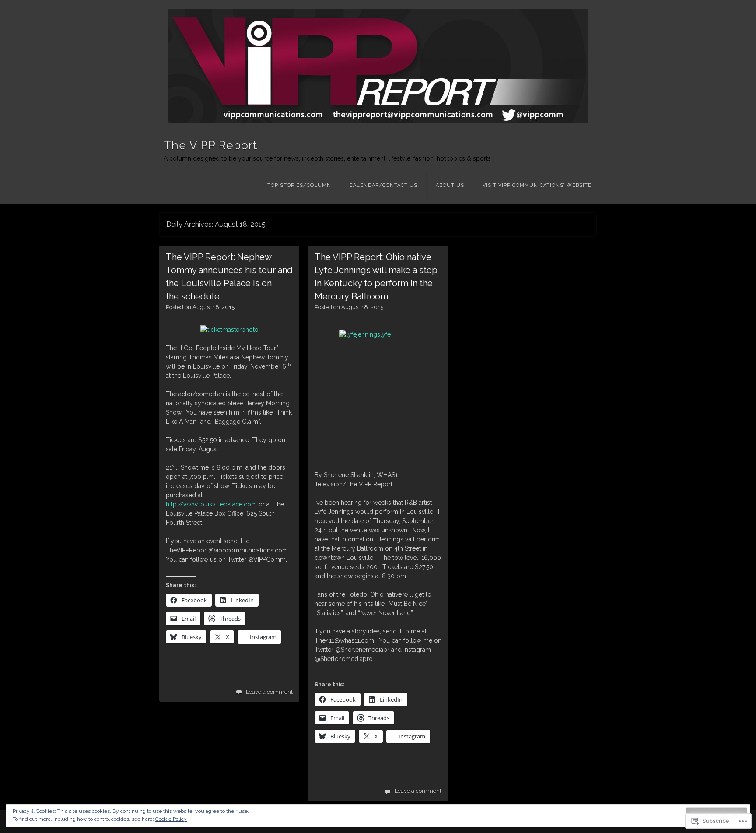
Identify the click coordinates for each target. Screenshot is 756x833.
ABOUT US (450, 185)
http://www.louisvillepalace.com (211, 504)
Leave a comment (269, 692)
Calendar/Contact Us (383, 185)
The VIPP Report (210, 145)
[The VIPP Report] (378, 66)
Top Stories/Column (299, 185)
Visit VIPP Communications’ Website (537, 185)
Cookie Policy (171, 819)
